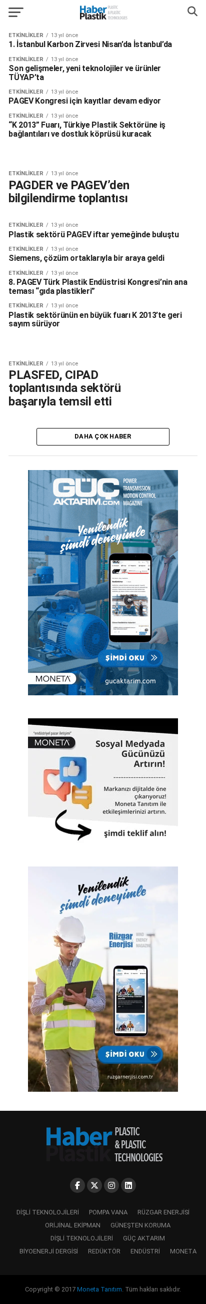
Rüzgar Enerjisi (164, 1212)
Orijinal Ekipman (72, 1225)
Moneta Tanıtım (99, 1289)
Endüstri (145, 1251)
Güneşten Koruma (140, 1225)
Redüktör (104, 1251)
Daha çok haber (103, 436)
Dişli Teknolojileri (47, 1212)
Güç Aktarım (144, 1238)
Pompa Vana (108, 1212)
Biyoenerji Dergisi (49, 1251)
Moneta (183, 1251)
